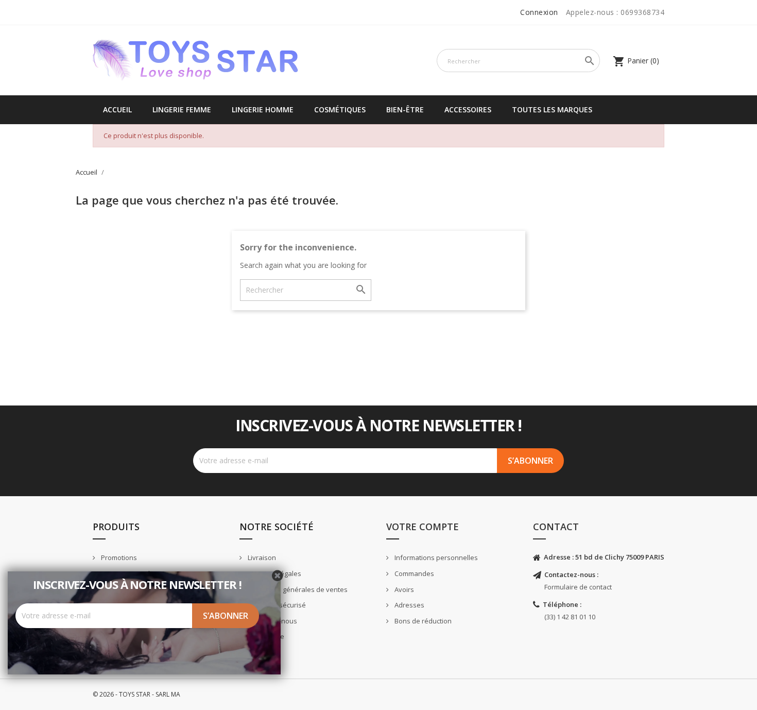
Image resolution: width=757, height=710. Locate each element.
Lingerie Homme (263, 109)
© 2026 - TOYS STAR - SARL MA (136, 694)
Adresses (408, 605)
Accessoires (467, 109)
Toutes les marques (552, 109)
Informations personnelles (435, 557)
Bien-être (405, 109)
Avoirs (403, 589)
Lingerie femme (181, 109)
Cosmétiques (340, 109)
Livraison (261, 557)
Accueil (117, 109)
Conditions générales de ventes (297, 589)
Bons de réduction (422, 621)
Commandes (413, 573)
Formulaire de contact (578, 586)
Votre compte (422, 526)
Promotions (118, 557)
